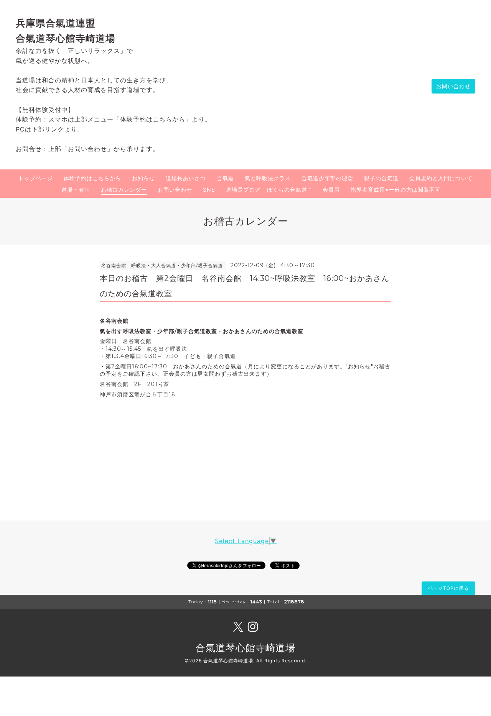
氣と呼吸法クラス (268, 178)
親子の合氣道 (381, 178)
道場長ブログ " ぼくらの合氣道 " (269, 189)
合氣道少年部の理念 (327, 178)
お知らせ (143, 178)
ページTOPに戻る (448, 588)
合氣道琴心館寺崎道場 (245, 648)
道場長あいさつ (186, 178)
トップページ (35, 178)
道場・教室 (75, 189)
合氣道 (225, 178)
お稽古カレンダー (124, 189)
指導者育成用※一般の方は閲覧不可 (396, 189)
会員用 (331, 189)
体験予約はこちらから (92, 178)
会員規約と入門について (441, 178)
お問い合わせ (453, 86)
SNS (209, 189)
